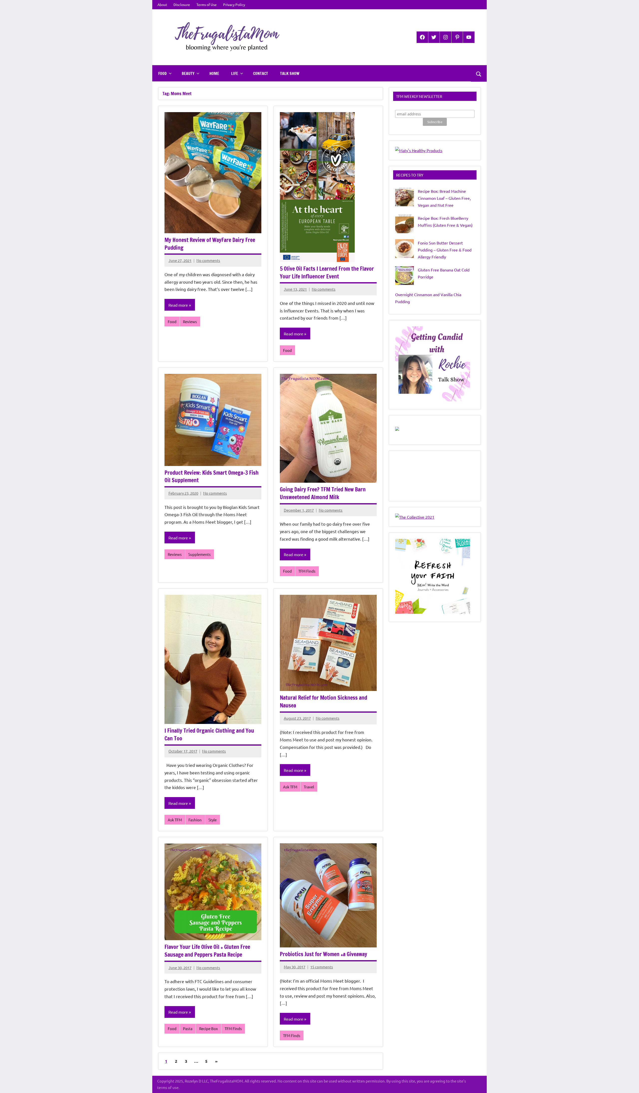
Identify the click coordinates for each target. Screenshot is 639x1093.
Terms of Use (206, 4)
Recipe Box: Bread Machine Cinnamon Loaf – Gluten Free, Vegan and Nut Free (444, 198)
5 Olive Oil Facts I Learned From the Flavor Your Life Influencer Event (327, 272)
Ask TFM (175, 819)
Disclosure (181, 4)
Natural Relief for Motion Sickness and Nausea (323, 701)
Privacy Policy (234, 4)
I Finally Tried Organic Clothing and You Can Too (209, 734)
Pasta (187, 1028)
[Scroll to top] (629, 1083)
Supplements (199, 554)
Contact (260, 73)
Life (234, 73)
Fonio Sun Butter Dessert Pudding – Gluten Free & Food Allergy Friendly (445, 249)
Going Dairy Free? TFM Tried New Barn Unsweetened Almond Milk (323, 493)
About (162, 4)
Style (212, 819)
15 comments (321, 966)
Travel (309, 786)
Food (162, 73)
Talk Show (289, 73)
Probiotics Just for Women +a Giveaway (323, 954)
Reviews (190, 321)
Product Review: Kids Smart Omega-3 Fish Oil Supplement (211, 476)
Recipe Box (208, 1028)
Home (214, 73)
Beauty (188, 73)
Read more (178, 304)
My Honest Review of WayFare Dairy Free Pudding (209, 243)
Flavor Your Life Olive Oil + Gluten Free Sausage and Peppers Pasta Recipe (207, 950)
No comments (208, 260)
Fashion (195, 819)
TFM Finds (307, 571)
